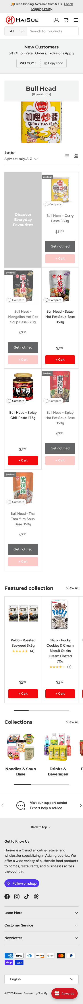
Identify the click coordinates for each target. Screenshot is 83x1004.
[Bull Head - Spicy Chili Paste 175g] (23, 387)
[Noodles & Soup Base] (21, 747)
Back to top (39, 827)
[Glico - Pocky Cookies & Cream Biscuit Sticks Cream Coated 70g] (60, 615)
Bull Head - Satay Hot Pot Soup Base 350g (60, 316)
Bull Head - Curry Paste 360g (60, 218)
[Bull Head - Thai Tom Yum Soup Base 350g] (23, 488)
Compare (55, 204)
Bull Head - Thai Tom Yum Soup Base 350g (23, 518)
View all (72, 588)
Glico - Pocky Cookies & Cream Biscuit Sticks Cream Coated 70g (60, 650)
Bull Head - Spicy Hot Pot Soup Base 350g (60, 417)
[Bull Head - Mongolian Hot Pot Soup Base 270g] (23, 286)
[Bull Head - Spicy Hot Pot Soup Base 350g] (60, 387)
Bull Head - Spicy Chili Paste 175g (23, 415)
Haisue (18, 993)
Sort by (9, 153)
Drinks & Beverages (58, 771)
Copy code (55, 63)
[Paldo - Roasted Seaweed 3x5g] (23, 615)
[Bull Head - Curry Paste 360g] (60, 190)
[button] (66, 20)
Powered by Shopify (35, 993)
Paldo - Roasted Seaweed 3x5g (23, 643)
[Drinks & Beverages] (58, 747)
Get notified (60, 246)
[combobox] (41, 31)
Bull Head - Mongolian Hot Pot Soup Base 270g (23, 316)
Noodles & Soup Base (20, 771)
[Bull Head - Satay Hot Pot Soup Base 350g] (60, 286)
